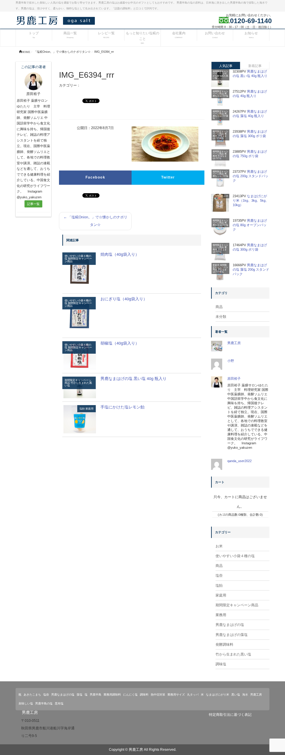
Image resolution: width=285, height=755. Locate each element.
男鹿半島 (95, 694)
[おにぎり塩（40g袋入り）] (79, 315)
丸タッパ (193, 694)
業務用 (221, 615)
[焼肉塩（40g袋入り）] (79, 271)
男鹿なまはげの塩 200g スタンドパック (250, 176)
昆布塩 (59, 703)
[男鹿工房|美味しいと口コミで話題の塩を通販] (56, 20)
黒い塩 (235, 694)
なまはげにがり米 (217, 694)
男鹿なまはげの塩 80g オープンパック (250, 225)
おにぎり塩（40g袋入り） (123, 299)
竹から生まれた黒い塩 (78, 384)
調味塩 (221, 664)
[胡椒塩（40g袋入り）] (79, 355)
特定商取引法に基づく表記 (230, 714)
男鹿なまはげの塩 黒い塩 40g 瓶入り (133, 378)
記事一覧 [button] (33, 204)
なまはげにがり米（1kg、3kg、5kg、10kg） (251, 200)
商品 (219, 307)
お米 (226, 196)
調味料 (144, 694)
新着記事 (255, 66)
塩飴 (82, 408)
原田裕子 (234, 378)
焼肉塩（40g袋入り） (119, 254)
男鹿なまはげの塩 (220, 94)
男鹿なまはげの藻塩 (220, 115)
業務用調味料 (112, 694)
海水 (245, 694)
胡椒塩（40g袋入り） (119, 343)
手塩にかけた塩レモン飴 (122, 407)
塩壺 (219, 575)
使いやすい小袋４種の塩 (235, 556)
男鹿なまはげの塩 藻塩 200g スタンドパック (251, 269)
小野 (230, 361)
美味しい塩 (25, 703)
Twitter (168, 177)
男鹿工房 (234, 343)
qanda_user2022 (239, 461)
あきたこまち (32, 694)
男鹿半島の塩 (44, 703)
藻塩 (79, 694)
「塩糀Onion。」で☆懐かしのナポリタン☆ (95, 221)
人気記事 (225, 66)
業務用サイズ (176, 694)
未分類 (221, 317)
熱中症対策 (158, 694)
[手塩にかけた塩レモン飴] (79, 419)
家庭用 (90, 408)
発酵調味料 (224, 644)
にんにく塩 (130, 694)
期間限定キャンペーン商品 (78, 260)
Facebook (95, 177)
